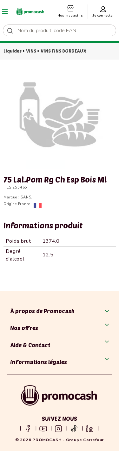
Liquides (12, 51)
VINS (31, 51)
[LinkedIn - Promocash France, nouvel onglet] (90, 428)
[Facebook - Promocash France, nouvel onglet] (27, 428)
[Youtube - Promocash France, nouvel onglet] (43, 428)
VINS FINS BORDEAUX (63, 51)
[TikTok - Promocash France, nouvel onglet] (74, 428)
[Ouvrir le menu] (5, 11)
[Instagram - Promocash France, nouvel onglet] (58, 428)
